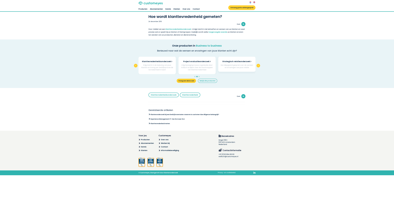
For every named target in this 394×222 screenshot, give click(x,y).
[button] (195, 76)
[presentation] (135, 65)
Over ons (186, 9)
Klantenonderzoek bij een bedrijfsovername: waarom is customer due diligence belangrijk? (185, 114)
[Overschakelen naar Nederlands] (250, 2)
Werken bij (165, 143)
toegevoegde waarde (218, 32)
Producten (143, 9)
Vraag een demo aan (186, 81)
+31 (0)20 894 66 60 (226, 154)
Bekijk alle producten (207, 81)
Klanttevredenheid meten (160, 124)
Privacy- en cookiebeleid (226, 173)
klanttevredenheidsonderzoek (178, 29)
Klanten (177, 9)
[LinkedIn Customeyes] (254, 172)
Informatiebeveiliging (170, 150)
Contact (196, 9)
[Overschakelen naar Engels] (254, 2)
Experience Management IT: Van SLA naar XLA (168, 119)
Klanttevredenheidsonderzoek (163, 95)
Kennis (168, 9)
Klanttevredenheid (190, 95)
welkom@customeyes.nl (228, 156)
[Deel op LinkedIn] (243, 24)
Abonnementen (156, 9)
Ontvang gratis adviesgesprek (241, 8)
